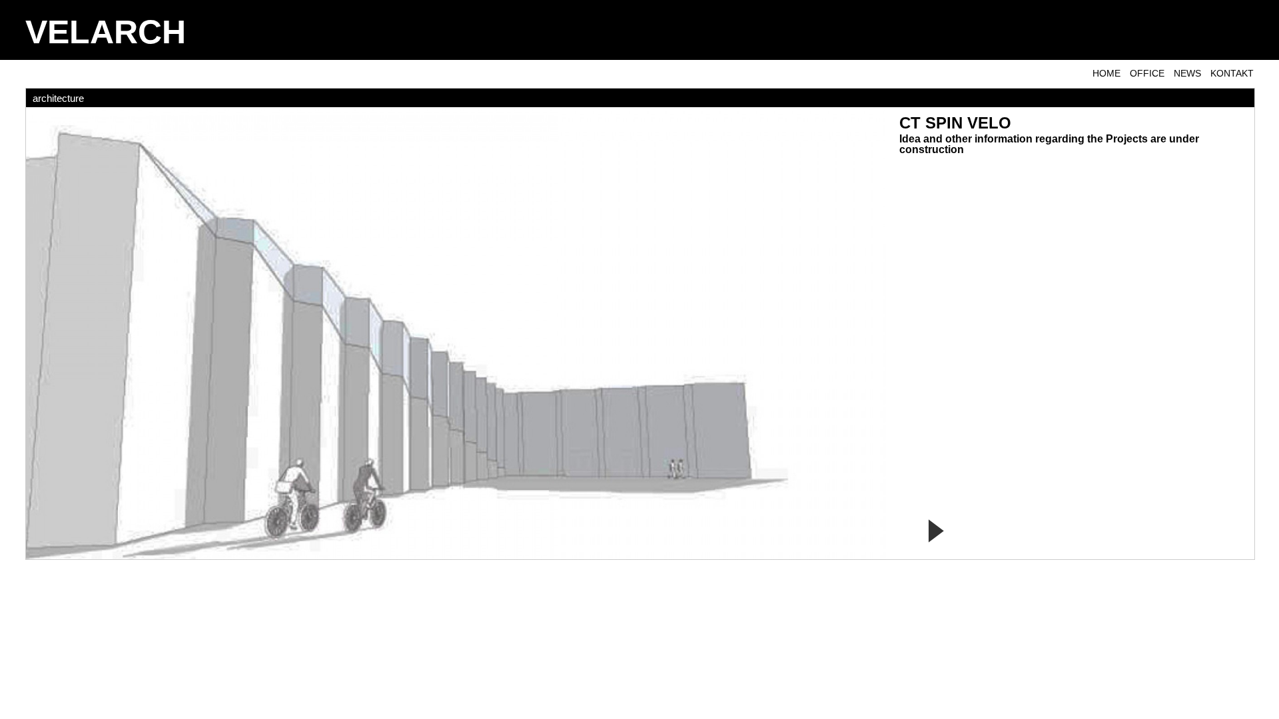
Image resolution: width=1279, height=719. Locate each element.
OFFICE (1147, 73)
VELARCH (105, 32)
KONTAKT (1232, 73)
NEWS (1187, 73)
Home (1106, 73)
